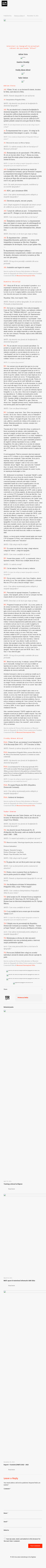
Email (6, 1521)
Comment (7, 1489)
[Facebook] (18, 1560)
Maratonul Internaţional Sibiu (25, 275)
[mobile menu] (43, 3)
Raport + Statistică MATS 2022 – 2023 (16, 1465)
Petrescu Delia (18, 16)
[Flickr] (24, 1560)
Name (6, 1513)
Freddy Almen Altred (13, 738)
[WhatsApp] (15, 1560)
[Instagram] (27, 1560)
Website (6, 1530)
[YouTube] (21, 1560)
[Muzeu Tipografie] (4, 3)
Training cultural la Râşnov (13, 1184)
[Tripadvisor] (30, 1560)
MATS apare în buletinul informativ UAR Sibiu (19, 1280)
